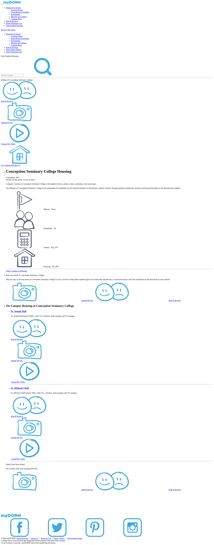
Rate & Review (12, 21)
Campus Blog (16, 19)
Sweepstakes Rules (74, 538)
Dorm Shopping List (14, 23)
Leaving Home (17, 10)
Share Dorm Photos (13, 50)
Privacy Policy (59, 538)
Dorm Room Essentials (20, 12)
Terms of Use (46, 538)
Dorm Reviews (22, 538)
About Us (34, 538)
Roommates (15, 14)
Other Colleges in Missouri (16, 271)
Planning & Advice (13, 8)
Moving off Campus (19, 17)
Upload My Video (8, 144)
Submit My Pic (7, 123)
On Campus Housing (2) (10, 165)
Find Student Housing (14, 26)
